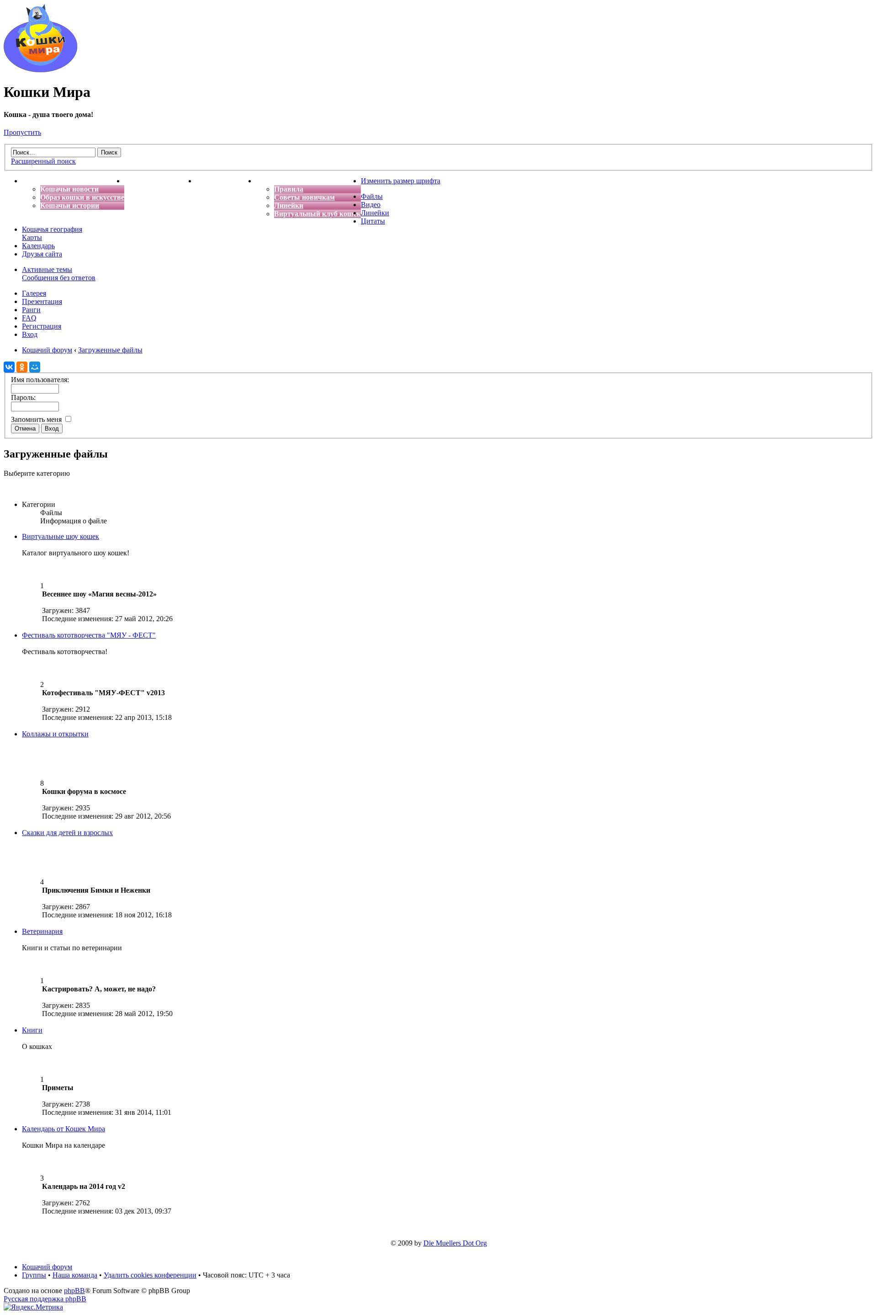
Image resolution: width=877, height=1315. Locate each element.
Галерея (34, 293)
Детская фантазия (226, 181)
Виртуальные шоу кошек (60, 536)
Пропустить (22, 132)
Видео (370, 204)
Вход (29, 334)
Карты (32, 237)
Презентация (42, 301)
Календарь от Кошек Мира (63, 1129)
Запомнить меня (37, 419)
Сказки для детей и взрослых (67, 832)
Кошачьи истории (69, 205)
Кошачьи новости (69, 189)
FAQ (29, 318)
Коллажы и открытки (55, 734)
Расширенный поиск (43, 161)
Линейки (288, 205)
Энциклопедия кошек (160, 181)
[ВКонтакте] (9, 367)
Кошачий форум (47, 1267)
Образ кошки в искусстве (82, 197)
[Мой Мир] (34, 367)
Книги (32, 1030)
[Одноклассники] (21, 367)
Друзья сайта (42, 254)
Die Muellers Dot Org (455, 1243)
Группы (34, 1275)
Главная (35, 181)
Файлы (372, 196)
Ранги (31, 310)
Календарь (38, 246)
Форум (267, 181)
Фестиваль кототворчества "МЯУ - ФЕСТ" (89, 635)
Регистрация (41, 326)
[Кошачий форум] (40, 70)
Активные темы (47, 269)
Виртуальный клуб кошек (317, 214)
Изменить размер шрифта (400, 181)
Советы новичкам (304, 197)
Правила (288, 189)
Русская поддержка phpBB (45, 1299)
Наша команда (75, 1275)
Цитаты (373, 221)
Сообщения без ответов (58, 278)
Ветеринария (42, 931)
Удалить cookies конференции (150, 1275)
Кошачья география (52, 229)
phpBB (74, 1290)
